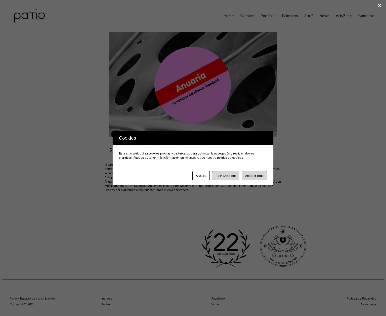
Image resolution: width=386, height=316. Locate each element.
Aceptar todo (254, 176)
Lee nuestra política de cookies (221, 158)
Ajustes (201, 176)
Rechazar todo (226, 176)
